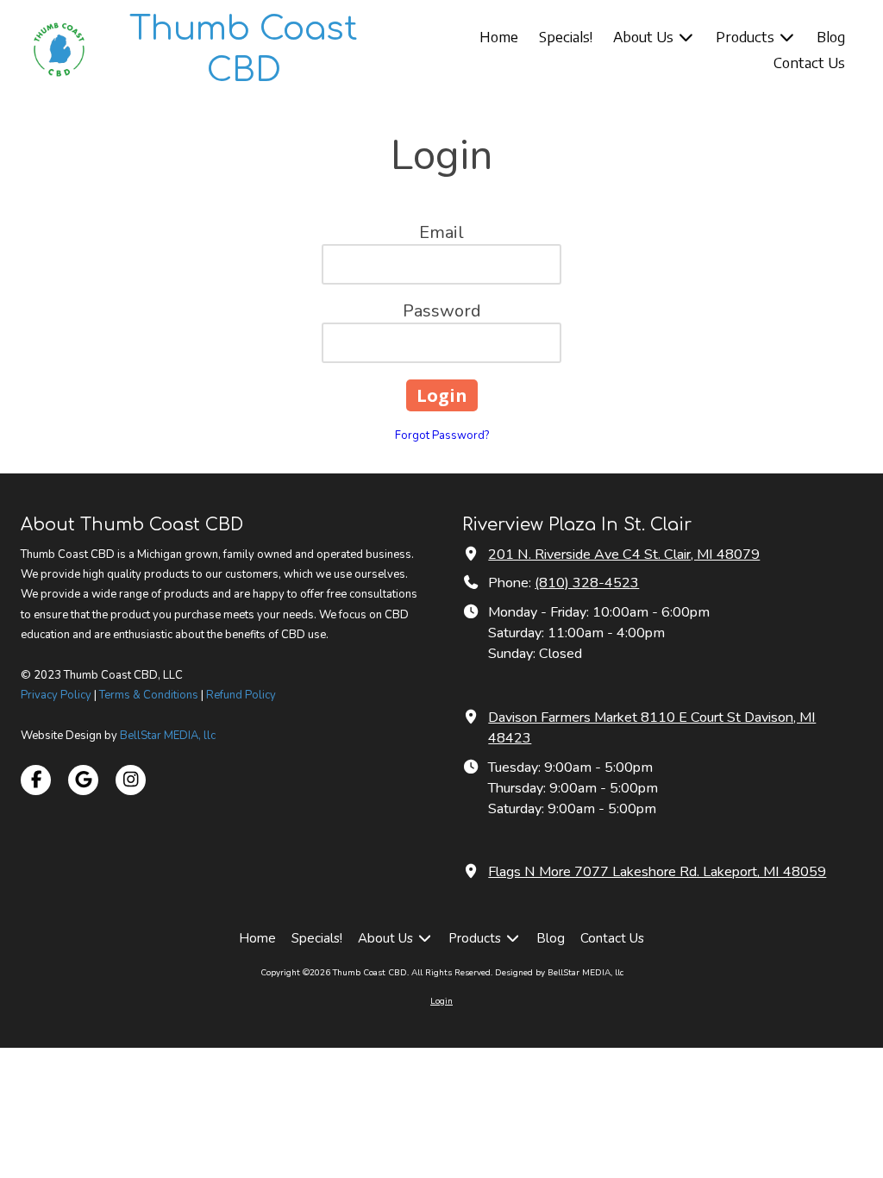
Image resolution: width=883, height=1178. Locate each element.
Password (442, 311)
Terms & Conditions (148, 695)
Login (441, 1001)
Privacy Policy (56, 695)
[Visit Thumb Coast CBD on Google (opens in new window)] (83, 780)
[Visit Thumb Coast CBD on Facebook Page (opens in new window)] (36, 780)
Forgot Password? (442, 435)
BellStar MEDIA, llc (168, 735)
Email (441, 232)
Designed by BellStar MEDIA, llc (559, 973)
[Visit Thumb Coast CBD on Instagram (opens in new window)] (131, 780)
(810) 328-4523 (587, 582)
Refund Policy (241, 695)
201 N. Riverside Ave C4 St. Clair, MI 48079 (624, 554)
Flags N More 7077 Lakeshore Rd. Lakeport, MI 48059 (657, 871)
